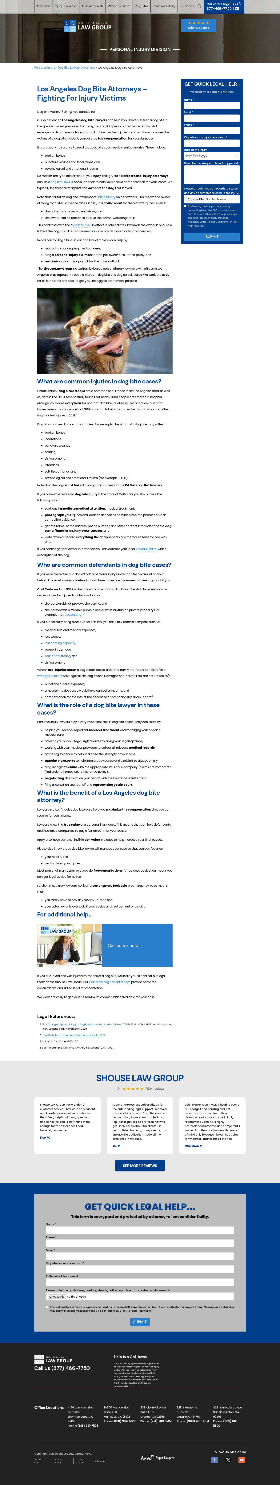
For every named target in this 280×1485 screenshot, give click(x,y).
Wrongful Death (119, 6)
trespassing (72, 614)
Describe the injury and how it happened (211, 163)
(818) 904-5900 (125, 1421)
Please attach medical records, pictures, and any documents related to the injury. (211, 191)
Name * (189, 100)
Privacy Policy (59, 1461)
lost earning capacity (60, 643)
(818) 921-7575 (88, 1426)
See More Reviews (140, 1165)
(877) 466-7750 (70, 1368)
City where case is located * (65, 1263)
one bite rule (81, 225)
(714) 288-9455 (161, 1421)
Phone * (189, 125)
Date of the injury (195, 150)
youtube (241, 1459)
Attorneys (43, 6)
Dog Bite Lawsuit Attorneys (76, 67)
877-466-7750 (219, 8)
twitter (228, 1459)
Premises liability (164, 6)
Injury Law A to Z (66, 6)
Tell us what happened (62, 1276)
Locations (187, 6)
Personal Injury (44, 67)
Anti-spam (79, 1461)
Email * (188, 112)
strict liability (106, 197)
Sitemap (100, 1461)
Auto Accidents (92, 6)
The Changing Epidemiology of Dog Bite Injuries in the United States (82, 1024)
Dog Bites (141, 6)
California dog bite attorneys (109, 982)
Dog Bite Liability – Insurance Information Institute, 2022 (73, 1035)
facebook (214, 1459)
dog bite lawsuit (62, 182)
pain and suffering (57, 656)
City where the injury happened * (205, 137)
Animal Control (146, 549)
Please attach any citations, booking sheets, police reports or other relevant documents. (108, 1290)
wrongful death (48, 676)
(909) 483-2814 (198, 1421)
